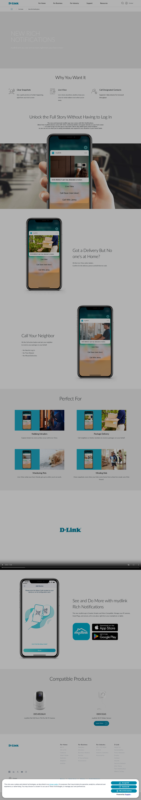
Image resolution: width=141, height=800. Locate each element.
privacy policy (53, 784)
